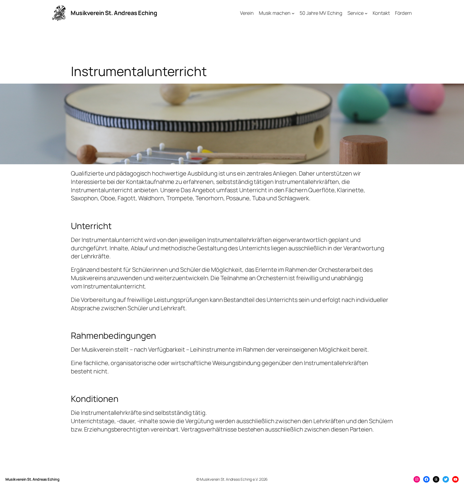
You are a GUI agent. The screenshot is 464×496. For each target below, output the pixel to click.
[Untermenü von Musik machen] (293, 13)
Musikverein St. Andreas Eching (114, 13)
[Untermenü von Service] (366, 13)
